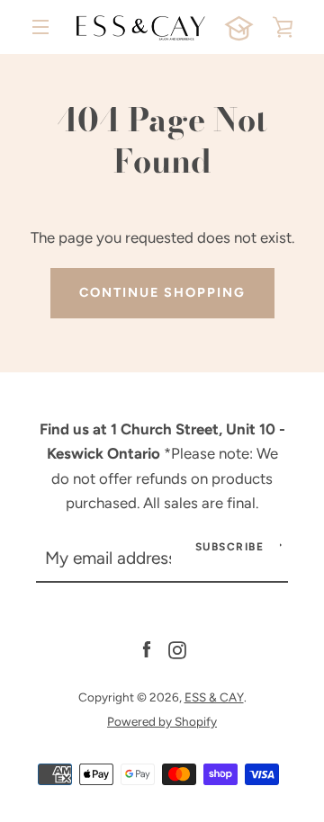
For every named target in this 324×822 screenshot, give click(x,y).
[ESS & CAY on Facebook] (147, 648)
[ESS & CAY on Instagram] (177, 648)
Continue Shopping (162, 292)
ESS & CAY (214, 697)
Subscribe (230, 547)
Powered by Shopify (162, 721)
